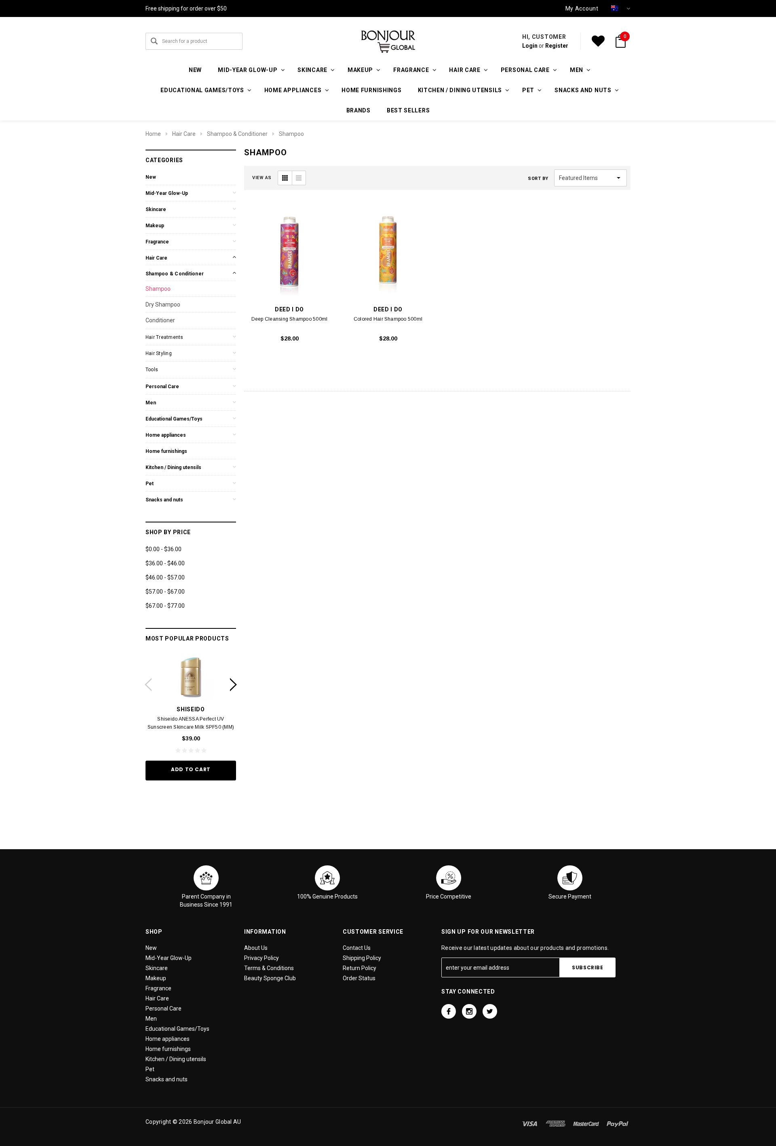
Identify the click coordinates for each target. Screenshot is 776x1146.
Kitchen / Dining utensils (173, 467)
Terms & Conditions (269, 968)
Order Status (359, 978)
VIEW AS (262, 177)
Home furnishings (371, 90)
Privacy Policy (261, 958)
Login (530, 45)
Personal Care (162, 386)
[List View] (299, 178)
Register (556, 45)
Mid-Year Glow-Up (167, 193)
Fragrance (157, 242)
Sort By (538, 178)
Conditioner (160, 320)
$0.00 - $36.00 (163, 549)
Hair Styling (159, 353)
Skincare (156, 209)
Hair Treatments (164, 337)
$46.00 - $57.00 (165, 577)
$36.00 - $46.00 (165, 563)
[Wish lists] (598, 41)
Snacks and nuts (164, 500)
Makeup (155, 225)
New (195, 70)
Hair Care (184, 134)
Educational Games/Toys (174, 419)
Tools (152, 369)
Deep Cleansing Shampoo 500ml (289, 319)
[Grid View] (285, 178)
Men (151, 403)
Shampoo (291, 134)
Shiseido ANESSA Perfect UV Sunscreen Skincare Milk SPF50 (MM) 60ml (191, 727)
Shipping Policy (362, 958)
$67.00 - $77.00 (165, 606)
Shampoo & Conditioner (237, 134)
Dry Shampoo (163, 304)
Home (153, 134)
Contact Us (357, 948)
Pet (150, 483)
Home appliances (166, 435)
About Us (256, 948)
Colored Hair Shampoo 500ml (388, 319)
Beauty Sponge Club (270, 978)
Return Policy (359, 968)
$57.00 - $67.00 (165, 591)
